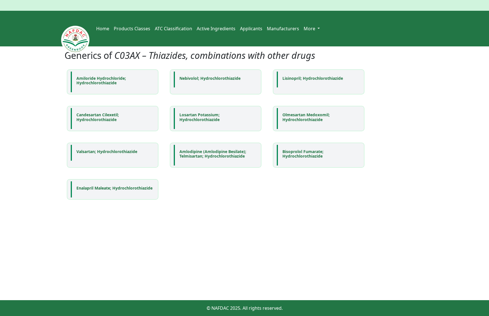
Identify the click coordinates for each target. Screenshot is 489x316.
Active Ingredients (216, 28)
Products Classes (132, 28)
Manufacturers (283, 28)
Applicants (251, 28)
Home (102, 28)
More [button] (310, 28)
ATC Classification (173, 28)
